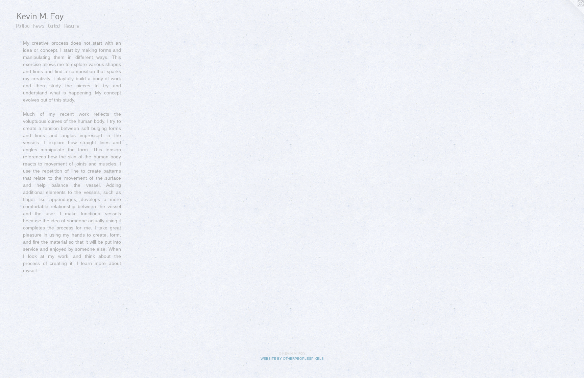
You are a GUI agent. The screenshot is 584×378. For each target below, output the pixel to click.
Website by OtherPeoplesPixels (292, 358)
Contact (54, 26)
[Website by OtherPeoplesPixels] (570, 13)
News (38, 26)
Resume (72, 26)
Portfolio (22, 26)
